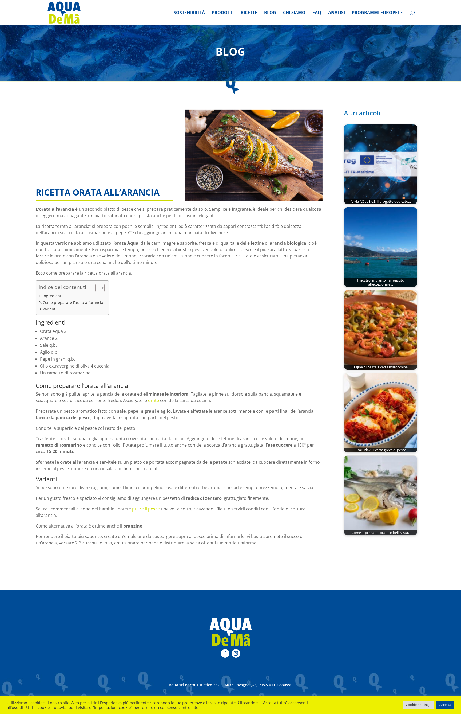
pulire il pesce (146, 509)
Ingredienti (52, 295)
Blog (270, 13)
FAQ (316, 13)
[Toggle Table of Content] (97, 287)
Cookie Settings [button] (418, 704)
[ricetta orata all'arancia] (254, 155)
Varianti (50, 308)
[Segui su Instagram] (236, 653)
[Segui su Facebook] (225, 653)
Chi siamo (294, 13)
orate (154, 400)
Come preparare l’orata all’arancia (73, 302)
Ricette (249, 13)
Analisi (336, 13)
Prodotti (223, 13)
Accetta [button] (445, 704)
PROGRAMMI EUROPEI (375, 13)
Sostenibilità (189, 13)
